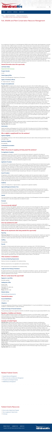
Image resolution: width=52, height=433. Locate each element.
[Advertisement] (26, 32)
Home (4, 12)
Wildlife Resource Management (9, 381)
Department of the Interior (10, 15)
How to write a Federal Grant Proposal (11, 410)
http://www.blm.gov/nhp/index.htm (8, 294)
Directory (21, 12)
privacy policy (6, 426)
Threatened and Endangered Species (10, 379)
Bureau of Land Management (22, 15)
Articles (15, 12)
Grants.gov (5, 414)
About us (9, 12)
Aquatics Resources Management (10, 376)
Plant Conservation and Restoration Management (13, 378)
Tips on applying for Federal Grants (10, 412)
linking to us (15, 426)
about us (22, 426)
